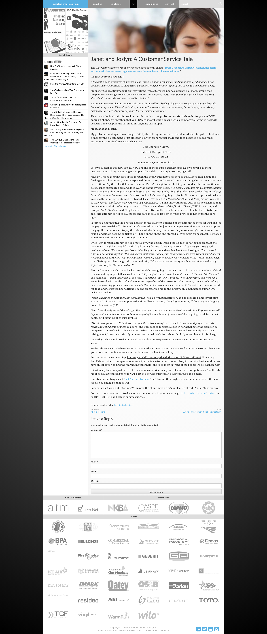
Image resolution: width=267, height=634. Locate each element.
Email (94, 471)
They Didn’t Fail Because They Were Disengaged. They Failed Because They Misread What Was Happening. (64, 115)
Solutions (115, 3)
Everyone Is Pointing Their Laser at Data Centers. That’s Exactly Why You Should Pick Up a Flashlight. (64, 76)
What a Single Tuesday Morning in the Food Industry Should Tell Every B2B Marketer (64, 132)
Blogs (52, 61)
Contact (169, 3)
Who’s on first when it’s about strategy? (202, 411)
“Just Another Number (137, 378)
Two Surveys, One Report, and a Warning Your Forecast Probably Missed (62, 143)
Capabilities (151, 3)
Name (94, 461)
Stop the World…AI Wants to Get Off (67, 84)
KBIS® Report (98, 411)
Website (95, 481)
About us (97, 3)
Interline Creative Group (66, 3)
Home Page (133, 4)
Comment (96, 430)
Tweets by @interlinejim (54, 146)
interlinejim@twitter (124, 405)
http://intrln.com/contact (200, 393)
